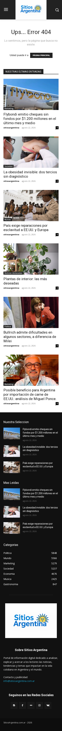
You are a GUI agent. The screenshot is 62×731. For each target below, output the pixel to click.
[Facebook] (22, 705)
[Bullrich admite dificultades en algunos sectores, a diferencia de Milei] (31, 312)
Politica (7, 326)
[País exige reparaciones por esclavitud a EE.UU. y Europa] (31, 205)
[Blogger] (14, 705)
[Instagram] (39, 705)
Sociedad (8, 166)
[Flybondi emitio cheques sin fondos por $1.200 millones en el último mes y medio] (31, 94)
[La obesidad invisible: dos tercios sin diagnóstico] (31, 152)
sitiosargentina (11, 127)
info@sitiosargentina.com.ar (19, 681)
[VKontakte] (48, 705)
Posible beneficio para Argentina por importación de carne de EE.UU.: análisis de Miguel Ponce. (29, 394)
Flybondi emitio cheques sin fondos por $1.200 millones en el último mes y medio (29, 118)
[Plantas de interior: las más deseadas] (31, 259)
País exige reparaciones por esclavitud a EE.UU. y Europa (25, 227)
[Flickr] (31, 705)
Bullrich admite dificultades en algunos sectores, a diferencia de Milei (29, 336)
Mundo (7, 219)
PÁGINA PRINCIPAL (41, 55)
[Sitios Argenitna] (31, 620)
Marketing (8, 108)
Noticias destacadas (13, 273)
